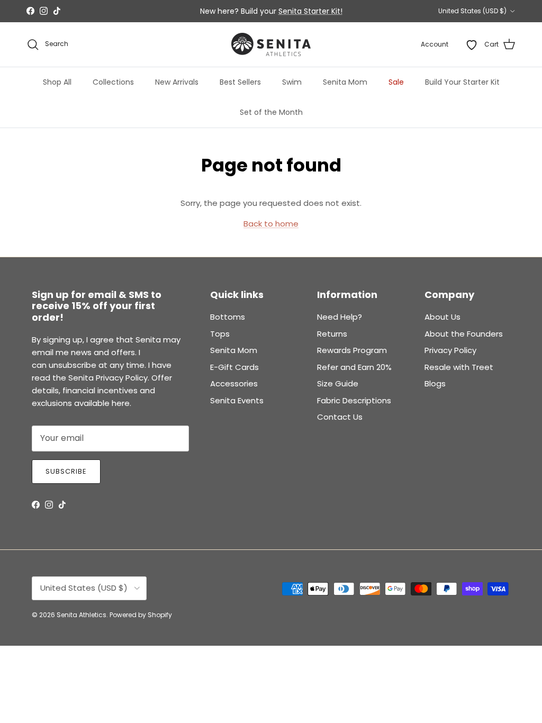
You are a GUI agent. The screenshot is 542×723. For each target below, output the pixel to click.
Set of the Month (271, 112)
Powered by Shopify (141, 614)
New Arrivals (176, 82)
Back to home (271, 223)
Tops (220, 333)
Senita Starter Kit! (310, 11)
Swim (292, 82)
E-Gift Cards (234, 367)
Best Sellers (240, 82)
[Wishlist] (471, 44)
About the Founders (463, 333)
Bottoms (227, 316)
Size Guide (337, 383)
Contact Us (340, 416)
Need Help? (339, 316)
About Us (442, 316)
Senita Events (237, 400)
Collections (113, 82)
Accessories (234, 383)
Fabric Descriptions (354, 400)
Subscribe (66, 471)
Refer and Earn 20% (354, 367)
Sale (396, 82)
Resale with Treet (458, 367)
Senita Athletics (81, 614)
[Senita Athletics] (271, 44)
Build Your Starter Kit (462, 82)
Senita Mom (345, 82)
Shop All (57, 82)
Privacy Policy (450, 350)
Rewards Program (352, 350)
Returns (332, 333)
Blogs (435, 383)
